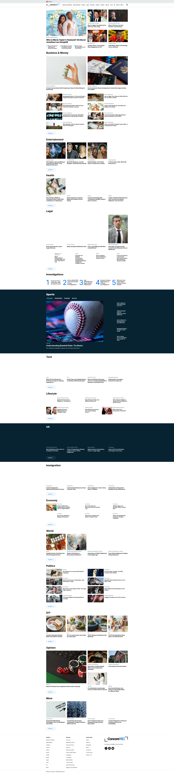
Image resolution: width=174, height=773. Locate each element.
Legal (76, 253)
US (47, 765)
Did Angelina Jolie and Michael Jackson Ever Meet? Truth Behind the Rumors (55, 163)
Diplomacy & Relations (72, 551)
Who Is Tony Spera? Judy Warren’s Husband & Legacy (53, 47)
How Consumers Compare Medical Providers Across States (75, 199)
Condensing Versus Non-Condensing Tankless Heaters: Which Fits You (76, 722)
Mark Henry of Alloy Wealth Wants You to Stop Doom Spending (96, 668)
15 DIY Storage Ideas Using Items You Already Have (116, 635)
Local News (111, 447)
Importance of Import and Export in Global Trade (92, 516)
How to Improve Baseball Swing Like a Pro (121, 304)
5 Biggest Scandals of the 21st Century (115, 597)
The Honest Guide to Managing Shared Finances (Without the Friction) (114, 115)
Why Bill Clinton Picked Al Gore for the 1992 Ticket (114, 580)
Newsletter (88, 745)
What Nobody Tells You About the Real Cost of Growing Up (73, 125)
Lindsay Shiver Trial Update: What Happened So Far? (96, 46)
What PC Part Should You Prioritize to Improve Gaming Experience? (55, 381)
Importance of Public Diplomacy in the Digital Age (97, 554)
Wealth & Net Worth (109, 103)
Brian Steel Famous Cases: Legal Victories (54, 247)
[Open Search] (127, 4)
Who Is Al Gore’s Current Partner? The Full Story (115, 26)
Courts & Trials (91, 43)
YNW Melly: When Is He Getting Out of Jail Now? (117, 46)
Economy (59, 504)
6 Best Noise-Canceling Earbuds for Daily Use (115, 380)
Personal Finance (108, 94)
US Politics (107, 569)
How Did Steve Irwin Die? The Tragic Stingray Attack (92, 411)
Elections (68, 747)
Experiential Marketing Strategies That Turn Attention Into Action (55, 722)
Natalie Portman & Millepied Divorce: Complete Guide (62, 411)
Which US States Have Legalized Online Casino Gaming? (63, 686)
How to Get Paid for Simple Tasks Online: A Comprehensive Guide (116, 125)
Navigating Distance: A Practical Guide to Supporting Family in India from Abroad (74, 97)
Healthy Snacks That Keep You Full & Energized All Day (55, 554)
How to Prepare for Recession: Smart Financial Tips (92, 507)
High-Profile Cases (92, 244)
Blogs (87, 747)
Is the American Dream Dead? (117, 666)
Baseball (48, 343)
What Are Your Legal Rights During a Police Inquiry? (121, 282)
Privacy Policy (89, 752)
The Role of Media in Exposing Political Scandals (73, 598)
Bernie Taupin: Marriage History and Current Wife (80, 47)
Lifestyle (48, 745)
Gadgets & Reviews (113, 377)
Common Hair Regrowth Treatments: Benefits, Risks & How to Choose (96, 199)
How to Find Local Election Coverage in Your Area (116, 450)
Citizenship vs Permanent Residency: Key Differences (116, 488)
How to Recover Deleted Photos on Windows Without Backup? (76, 380)
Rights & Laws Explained (58, 254)
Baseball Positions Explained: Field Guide (122, 330)
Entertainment (49, 742)
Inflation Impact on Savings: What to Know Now (119, 507)
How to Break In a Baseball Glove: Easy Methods (121, 321)
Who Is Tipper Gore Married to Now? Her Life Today (97, 26)
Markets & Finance (67, 94)
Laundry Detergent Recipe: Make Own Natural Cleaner (54, 635)
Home (87, 740)
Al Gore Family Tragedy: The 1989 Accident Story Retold (113, 572)
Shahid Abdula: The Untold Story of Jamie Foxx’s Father (96, 162)
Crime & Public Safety (51, 447)
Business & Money (50, 86)
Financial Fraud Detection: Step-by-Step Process (56, 282)
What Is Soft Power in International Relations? (74, 554)
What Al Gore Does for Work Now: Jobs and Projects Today (73, 580)
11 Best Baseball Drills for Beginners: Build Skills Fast (121, 313)
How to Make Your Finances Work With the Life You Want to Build (116, 97)
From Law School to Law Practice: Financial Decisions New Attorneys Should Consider (122, 258)
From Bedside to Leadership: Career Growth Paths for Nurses (97, 688)
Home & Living (70, 718)
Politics (65, 569)
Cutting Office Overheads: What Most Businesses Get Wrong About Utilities (73, 115)
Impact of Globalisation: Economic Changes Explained (119, 517)
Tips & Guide (49, 718)
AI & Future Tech (92, 377)
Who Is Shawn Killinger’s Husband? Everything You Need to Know (120, 401)
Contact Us (88, 750)
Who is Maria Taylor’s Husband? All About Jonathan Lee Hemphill (66, 41)
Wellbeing (48, 195)
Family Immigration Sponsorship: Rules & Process (55, 488)
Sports (47, 752)
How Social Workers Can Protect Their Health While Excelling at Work (116, 689)
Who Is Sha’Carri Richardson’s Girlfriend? (119, 410)
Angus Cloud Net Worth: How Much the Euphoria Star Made (115, 106)
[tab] (49, 298)
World (47, 551)
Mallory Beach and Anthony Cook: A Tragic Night (96, 450)
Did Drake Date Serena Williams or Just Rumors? (64, 400)
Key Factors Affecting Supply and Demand (63, 516)
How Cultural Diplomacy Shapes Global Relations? (118, 554)
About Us (88, 742)
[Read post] (54, 97)
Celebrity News (50, 160)
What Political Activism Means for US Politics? (114, 589)
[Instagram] (106, 748)
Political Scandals (67, 595)
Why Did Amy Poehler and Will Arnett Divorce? (92, 400)
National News (91, 447)
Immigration (49, 485)
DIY (47, 633)
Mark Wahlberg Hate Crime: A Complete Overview (55, 450)
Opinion (48, 684)
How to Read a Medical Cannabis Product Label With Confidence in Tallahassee (55, 199)
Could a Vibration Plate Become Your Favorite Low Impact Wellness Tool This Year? (117, 199)
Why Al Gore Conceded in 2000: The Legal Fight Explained (74, 589)
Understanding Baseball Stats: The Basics (64, 346)
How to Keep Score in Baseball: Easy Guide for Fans (122, 338)
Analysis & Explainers (93, 664)
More (51, 767)
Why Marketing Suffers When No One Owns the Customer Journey (73, 106)
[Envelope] (112, 748)
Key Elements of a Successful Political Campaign (73, 572)
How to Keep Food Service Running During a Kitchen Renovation (95, 722)
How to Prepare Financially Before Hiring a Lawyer (101, 257)
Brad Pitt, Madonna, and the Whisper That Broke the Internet (76, 162)
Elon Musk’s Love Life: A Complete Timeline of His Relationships (66, 47)
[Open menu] (47, 5)
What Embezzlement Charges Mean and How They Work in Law (60, 259)
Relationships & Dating (51, 37)
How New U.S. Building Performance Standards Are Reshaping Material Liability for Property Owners (80, 259)
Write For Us (89, 755)
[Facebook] (109, 748)
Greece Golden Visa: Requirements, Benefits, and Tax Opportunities (63, 507)
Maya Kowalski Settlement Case (76, 246)
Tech (47, 377)
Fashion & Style (89, 407)
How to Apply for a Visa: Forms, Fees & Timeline (97, 488)
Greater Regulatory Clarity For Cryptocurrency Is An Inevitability (117, 722)
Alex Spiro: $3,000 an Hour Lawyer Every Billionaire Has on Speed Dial (117, 248)
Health (68, 195)
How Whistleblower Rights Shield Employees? (88, 282)
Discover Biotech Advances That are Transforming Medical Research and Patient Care (97, 381)
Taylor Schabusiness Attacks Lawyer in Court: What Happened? (76, 451)
